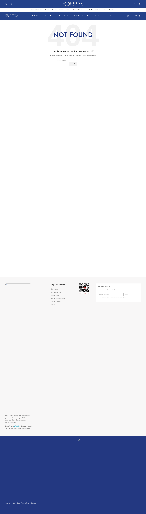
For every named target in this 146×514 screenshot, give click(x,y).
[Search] (11, 4)
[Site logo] (73, 3)
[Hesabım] (6, 4)
